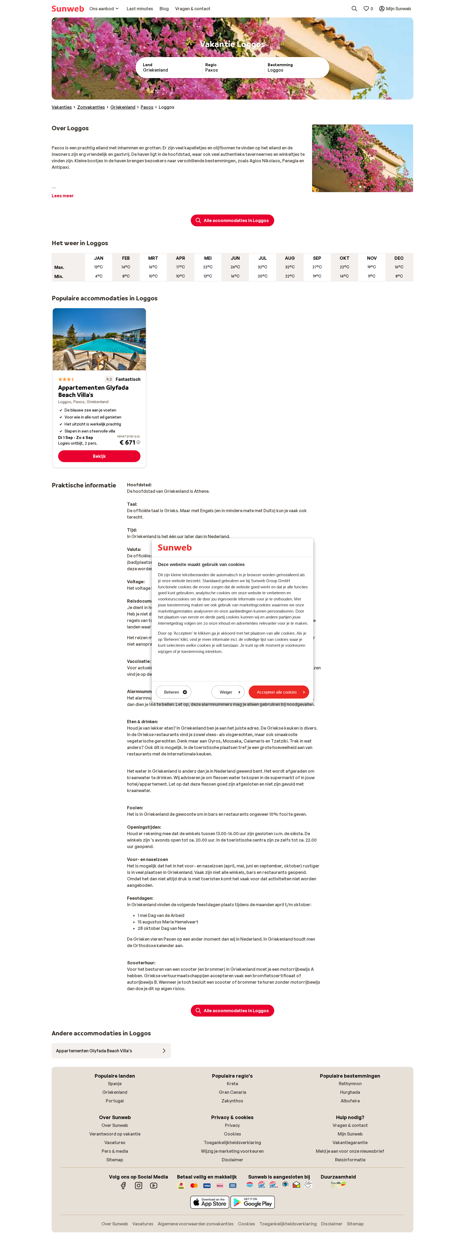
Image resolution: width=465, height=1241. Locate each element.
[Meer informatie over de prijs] (138, 442)
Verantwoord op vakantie (114, 1134)
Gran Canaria (232, 1092)
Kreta (232, 1083)
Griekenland (114, 1092)
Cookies (232, 1134)
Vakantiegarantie (350, 1142)
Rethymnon (350, 1083)
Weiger (226, 692)
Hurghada (350, 1092)
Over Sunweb (114, 1125)
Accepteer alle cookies (277, 692)
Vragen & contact (350, 1125)
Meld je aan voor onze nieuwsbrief (350, 1151)
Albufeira (350, 1100)
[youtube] (153, 1188)
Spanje (115, 1083)
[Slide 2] (365, 187)
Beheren (171, 692)
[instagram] (138, 1188)
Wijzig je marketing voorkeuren (232, 1151)
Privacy (232, 1125)
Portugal (115, 1100)
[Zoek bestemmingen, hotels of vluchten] (354, 8)
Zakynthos (232, 1100)
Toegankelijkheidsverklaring (232, 1142)
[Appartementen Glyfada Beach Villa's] (99, 387)
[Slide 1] (360, 187)
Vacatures (114, 1142)
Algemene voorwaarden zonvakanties (196, 1223)
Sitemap (114, 1159)
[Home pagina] (68, 8)
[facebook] (123, 1188)
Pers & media (115, 1151)
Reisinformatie (350, 1159)
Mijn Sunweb (350, 1134)
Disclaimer (232, 1159)
